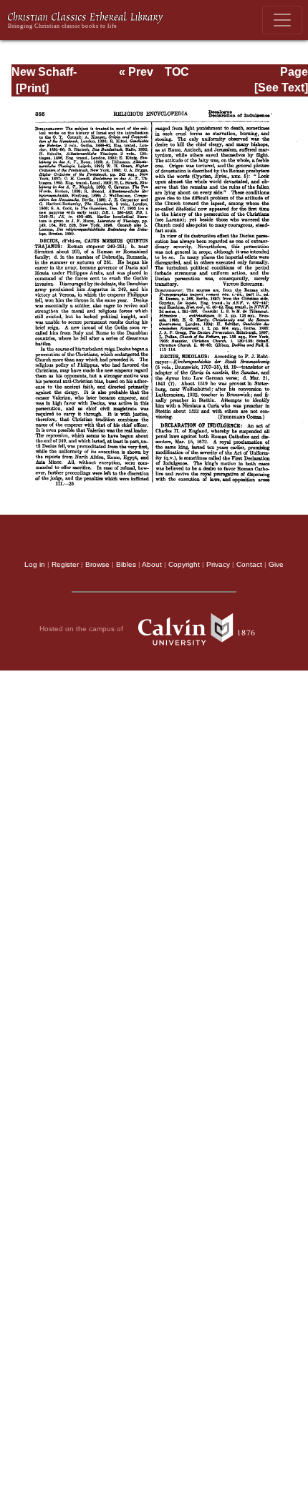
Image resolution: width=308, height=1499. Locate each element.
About (152, 564)
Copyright (184, 564)
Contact (249, 564)
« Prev (136, 72)
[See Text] (281, 87)
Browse (97, 564)
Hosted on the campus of (82, 629)
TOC (177, 72)
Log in (34, 564)
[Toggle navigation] (282, 20)
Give (276, 564)
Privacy (218, 564)
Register (65, 564)
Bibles (126, 564)
